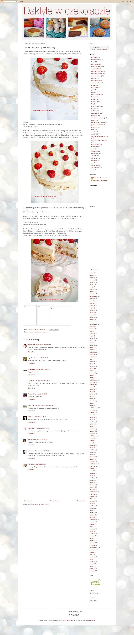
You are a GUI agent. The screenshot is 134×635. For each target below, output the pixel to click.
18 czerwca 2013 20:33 (38, 464)
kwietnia (92, 282)
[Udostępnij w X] (54, 330)
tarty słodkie (95, 144)
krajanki (93, 99)
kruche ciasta (95, 101)
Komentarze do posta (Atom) (40, 504)
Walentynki (94, 151)
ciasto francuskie (96, 80)
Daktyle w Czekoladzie (100, 178)
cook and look (33, 405)
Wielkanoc (94, 153)
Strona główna (54, 501)
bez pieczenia (95, 59)
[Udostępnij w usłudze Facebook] (56, 330)
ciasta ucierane (96, 76)
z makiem (94, 160)
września (92, 298)
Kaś (29, 464)
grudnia (92, 275)
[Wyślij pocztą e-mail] (50, 330)
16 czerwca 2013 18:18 (41, 358)
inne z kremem (96, 94)
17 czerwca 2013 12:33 (39, 439)
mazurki (93, 108)
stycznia (92, 289)
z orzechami (95, 165)
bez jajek (94, 57)
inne (92, 92)
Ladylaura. (31, 380)
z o (92, 163)
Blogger (92, 620)
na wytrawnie (95, 113)
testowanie (94, 146)
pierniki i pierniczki (97, 124)
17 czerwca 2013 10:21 (42, 428)
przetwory (94, 127)
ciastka (93, 78)
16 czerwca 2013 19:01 (43, 380)
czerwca (92, 280)
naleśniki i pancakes (97, 118)
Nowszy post (28, 501)
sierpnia (92, 301)
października (93, 296)
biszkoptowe (95, 64)
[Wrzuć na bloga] (52, 330)
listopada (92, 277)
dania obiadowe (96, 83)
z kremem (94, 158)
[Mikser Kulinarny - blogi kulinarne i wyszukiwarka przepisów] (95, 586)
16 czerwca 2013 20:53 (39, 394)
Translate (104, 49)
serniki (93, 134)
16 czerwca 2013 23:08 (45, 405)
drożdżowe (94, 87)
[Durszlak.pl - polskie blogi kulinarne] (94, 593)
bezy (31, 332)
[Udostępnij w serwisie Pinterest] (58, 330)
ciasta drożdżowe (96, 73)
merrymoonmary (68, 620)
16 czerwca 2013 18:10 (43, 344)
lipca (91, 303)
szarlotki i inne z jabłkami (99, 140)
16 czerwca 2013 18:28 (43, 369)
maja (91, 308)
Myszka (30, 358)
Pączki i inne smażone (98, 122)
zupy (92, 170)
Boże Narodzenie (96, 66)
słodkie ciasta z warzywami (99, 136)
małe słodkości (95, 106)
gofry (92, 90)
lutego (91, 287)
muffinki (93, 111)
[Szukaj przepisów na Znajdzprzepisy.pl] (93, 600)
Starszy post (81, 501)
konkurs (93, 97)
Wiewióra (31, 428)
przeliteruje (31, 369)
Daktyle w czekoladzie (100, 180)
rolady (93, 129)
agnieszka (31, 451)
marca (91, 273)
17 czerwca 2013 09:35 (39, 416)
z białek (38, 332)
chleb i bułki (95, 69)
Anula (30, 394)
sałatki (93, 132)
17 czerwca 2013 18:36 (42, 451)
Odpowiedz (31, 352)
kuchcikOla (32, 344)
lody (92, 104)
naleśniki (94, 115)
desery (93, 85)
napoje (93, 120)
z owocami (44, 332)
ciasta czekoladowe (97, 71)
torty (34, 332)
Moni (29, 416)
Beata (30, 439)
